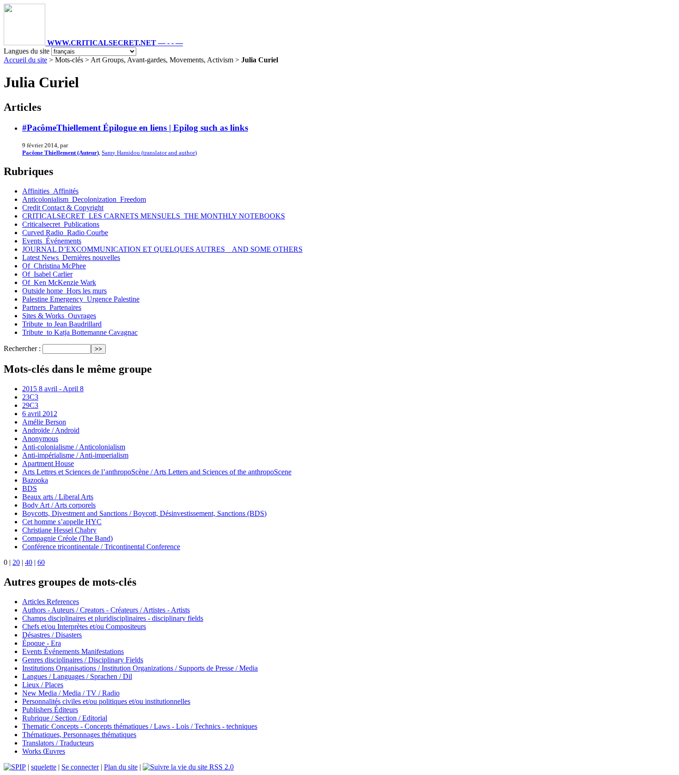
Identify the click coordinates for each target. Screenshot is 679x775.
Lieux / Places (42, 685)
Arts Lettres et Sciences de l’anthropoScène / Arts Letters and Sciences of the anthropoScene (156, 472)
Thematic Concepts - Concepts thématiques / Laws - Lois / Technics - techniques (139, 726)
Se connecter (80, 767)
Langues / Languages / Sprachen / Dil (77, 676)
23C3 (30, 397)
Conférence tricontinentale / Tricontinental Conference (101, 547)
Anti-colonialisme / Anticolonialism (73, 447)
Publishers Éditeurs (50, 710)
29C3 (30, 405)
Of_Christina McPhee (54, 266)
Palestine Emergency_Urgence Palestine (80, 299)
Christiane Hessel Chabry (59, 530)
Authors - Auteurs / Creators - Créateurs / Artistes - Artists (106, 610)
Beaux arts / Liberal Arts (57, 497)
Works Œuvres (43, 751)
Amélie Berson (44, 422)
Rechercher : (22, 348)
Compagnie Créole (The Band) (67, 538)
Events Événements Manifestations (73, 651)
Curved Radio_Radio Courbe (65, 232)
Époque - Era (41, 643)
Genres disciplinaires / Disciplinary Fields (82, 660)
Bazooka (35, 480)
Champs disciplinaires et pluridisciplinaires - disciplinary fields (112, 618)
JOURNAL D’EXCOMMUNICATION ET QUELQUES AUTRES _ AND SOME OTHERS (162, 249)
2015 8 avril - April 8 (53, 389)
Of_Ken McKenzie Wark (59, 282)
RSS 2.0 (220, 767)
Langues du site (26, 51)
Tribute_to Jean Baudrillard (62, 324)
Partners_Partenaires (51, 307)
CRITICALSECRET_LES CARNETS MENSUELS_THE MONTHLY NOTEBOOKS (153, 216)
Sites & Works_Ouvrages (59, 316)
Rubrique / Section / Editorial (64, 718)
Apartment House (48, 463)
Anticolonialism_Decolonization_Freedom (84, 199)
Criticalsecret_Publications (60, 224)
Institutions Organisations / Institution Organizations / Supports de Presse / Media (140, 668)
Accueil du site (25, 60)
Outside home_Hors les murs (64, 291)
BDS (29, 488)
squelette (43, 767)
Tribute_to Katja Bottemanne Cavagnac (80, 332)
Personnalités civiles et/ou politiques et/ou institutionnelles (106, 701)
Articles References (50, 601)
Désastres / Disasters (52, 635)
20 (16, 562)
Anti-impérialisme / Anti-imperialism (75, 455)
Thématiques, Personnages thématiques (79, 735)
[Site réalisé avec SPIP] (15, 767)
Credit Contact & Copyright (62, 208)
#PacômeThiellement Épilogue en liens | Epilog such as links (135, 128)
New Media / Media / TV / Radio (71, 693)
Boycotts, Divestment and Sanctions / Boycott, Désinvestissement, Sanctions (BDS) (144, 513)
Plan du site (121, 767)
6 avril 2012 (39, 414)
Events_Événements (51, 241)
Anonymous (40, 438)
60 (41, 562)
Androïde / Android (50, 430)
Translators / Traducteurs (58, 743)
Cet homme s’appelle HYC (62, 522)
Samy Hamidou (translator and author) (149, 152)
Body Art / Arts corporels (59, 505)
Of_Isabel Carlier (47, 274)
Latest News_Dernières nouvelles (71, 257)
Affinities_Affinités (50, 191)
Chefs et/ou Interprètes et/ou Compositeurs (84, 626)
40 (28, 562)
